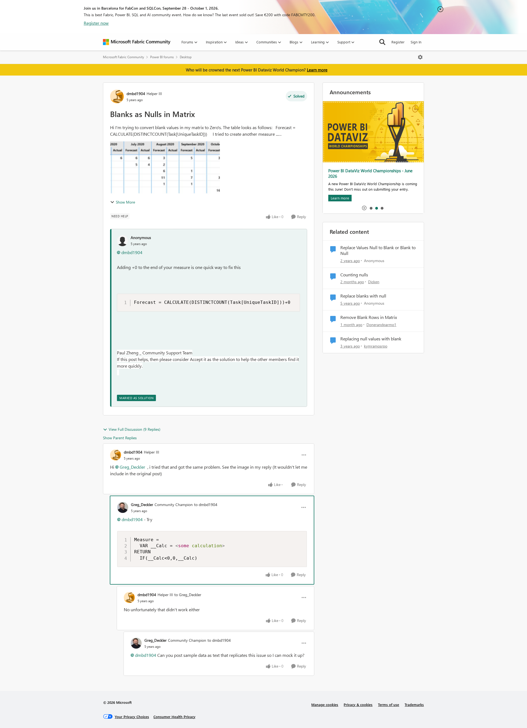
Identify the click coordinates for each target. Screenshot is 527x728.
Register (398, 42)
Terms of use (388, 704)
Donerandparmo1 (381, 324)
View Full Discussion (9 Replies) (134, 429)
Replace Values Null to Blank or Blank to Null (378, 250)
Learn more (317, 70)
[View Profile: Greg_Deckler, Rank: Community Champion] (122, 507)
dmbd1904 (136, 93)
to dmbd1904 (205, 504)
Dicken (373, 281)
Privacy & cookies (358, 704)
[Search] (382, 42)
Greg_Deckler (132, 467)
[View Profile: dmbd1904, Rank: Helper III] (117, 96)
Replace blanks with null (363, 296)
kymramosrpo (375, 346)
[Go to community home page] (136, 42)
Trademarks (414, 704)
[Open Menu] (420, 57)
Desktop (186, 57)
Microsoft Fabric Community (123, 57)
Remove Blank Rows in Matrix (368, 317)
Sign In (416, 42)
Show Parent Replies (120, 437)
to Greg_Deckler (187, 594)
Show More (125, 202)
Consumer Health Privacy (174, 716)
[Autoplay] (364, 208)
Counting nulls (354, 274)
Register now (96, 23)
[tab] (371, 208)
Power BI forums (162, 57)
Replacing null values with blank (370, 338)
